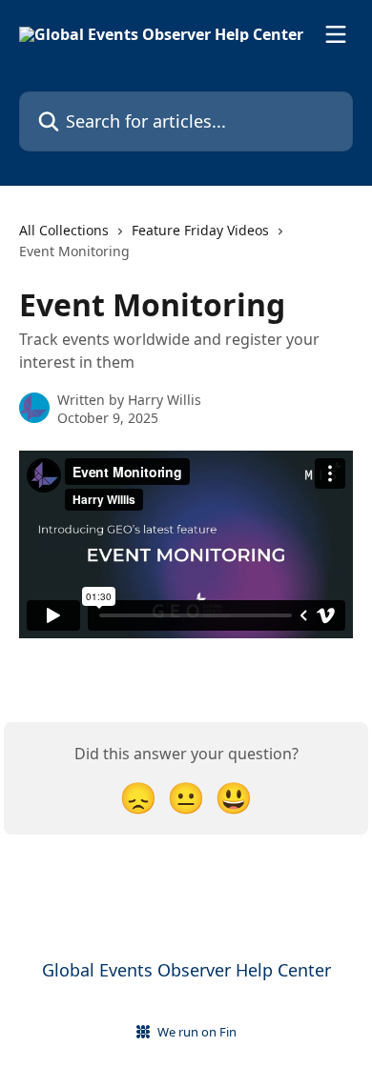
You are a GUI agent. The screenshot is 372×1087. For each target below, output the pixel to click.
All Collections (64, 230)
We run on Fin (197, 1031)
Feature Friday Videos (200, 230)
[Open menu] (336, 34)
